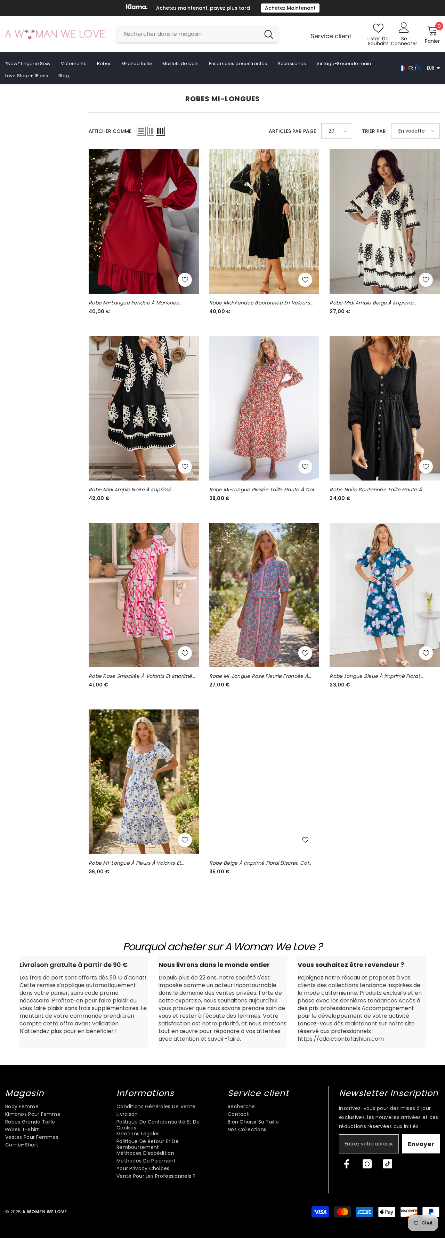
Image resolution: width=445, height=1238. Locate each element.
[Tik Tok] (387, 1164)
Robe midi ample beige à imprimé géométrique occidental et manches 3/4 (380, 303)
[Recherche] (197, 34)
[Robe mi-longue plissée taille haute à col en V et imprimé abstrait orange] (264, 408)
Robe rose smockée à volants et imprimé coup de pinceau (140, 676)
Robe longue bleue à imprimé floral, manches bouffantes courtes (375, 676)
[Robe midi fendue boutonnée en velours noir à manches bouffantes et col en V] (264, 221)
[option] (222, 8)
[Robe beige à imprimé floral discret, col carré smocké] (264, 781)
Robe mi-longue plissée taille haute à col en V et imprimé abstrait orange (261, 489)
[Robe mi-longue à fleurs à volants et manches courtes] (144, 781)
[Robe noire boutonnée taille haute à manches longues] (385, 408)
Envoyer (421, 1144)
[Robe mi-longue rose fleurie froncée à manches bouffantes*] (264, 595)
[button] (141, 131)
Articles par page (292, 131)
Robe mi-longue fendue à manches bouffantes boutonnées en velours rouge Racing (141, 303)
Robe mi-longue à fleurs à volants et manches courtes (135, 863)
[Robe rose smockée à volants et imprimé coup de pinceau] (144, 595)
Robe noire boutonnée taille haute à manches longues (376, 489)
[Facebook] (346, 1164)
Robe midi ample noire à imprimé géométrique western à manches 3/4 (136, 489)
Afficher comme (110, 131)
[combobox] (188, 34)
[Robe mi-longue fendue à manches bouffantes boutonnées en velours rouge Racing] (144, 221)
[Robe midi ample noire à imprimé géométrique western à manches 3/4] (144, 408)
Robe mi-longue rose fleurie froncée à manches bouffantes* (258, 676)
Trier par (374, 131)
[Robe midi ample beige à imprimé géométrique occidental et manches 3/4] (385, 221)
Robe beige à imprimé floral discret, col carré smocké (258, 863)
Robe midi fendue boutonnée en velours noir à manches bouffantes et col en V (259, 303)
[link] (83, 1002)
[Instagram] (367, 1164)
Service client (330, 36)
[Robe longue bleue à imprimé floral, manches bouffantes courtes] (385, 595)
